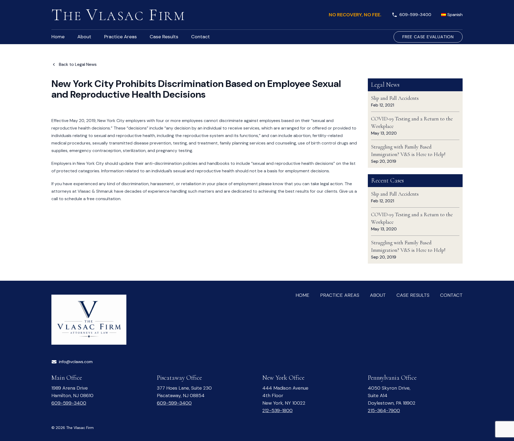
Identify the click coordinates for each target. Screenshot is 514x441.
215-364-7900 (384, 410)
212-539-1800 (277, 410)
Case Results (412, 295)
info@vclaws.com (76, 361)
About (378, 295)
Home (302, 295)
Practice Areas (339, 295)
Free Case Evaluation (428, 37)
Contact (451, 295)
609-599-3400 (415, 14)
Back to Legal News (78, 64)
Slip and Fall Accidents (395, 98)
